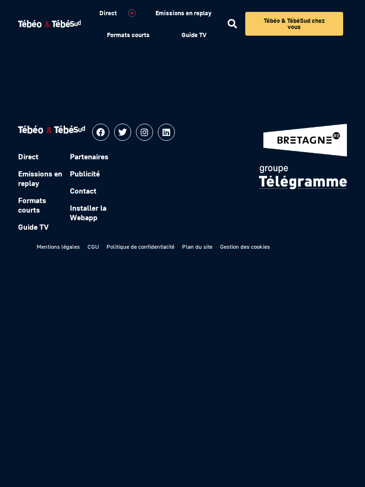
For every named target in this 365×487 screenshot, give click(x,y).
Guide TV (194, 35)
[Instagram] (144, 132)
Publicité (85, 173)
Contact (83, 190)
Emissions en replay (183, 13)
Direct (108, 13)
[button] (232, 24)
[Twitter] (122, 132)
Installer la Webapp (88, 212)
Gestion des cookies (245, 246)
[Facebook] (100, 132)
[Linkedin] (166, 132)
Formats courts (128, 35)
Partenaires (89, 156)
